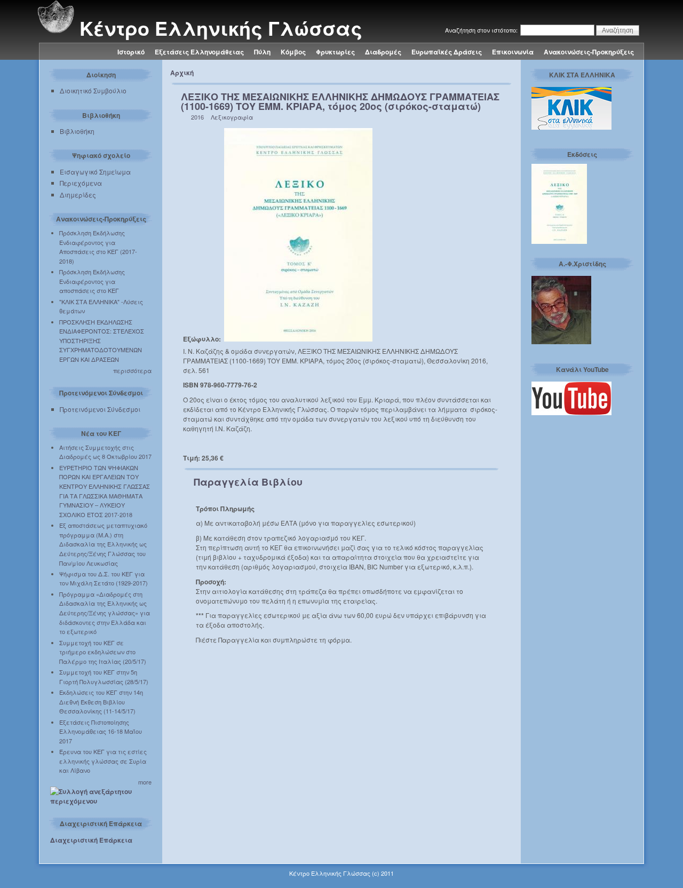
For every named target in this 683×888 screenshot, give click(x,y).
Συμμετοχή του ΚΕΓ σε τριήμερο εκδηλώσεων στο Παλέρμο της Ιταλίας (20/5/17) (102, 651)
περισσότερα (132, 370)
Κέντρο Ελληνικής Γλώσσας (221, 28)
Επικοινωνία (513, 52)
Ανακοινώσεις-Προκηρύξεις (589, 52)
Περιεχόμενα (81, 182)
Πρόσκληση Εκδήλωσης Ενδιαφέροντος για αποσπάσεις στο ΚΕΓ (92, 281)
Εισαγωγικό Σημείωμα (95, 171)
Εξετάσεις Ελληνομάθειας (199, 52)
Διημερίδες (78, 194)
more (145, 782)
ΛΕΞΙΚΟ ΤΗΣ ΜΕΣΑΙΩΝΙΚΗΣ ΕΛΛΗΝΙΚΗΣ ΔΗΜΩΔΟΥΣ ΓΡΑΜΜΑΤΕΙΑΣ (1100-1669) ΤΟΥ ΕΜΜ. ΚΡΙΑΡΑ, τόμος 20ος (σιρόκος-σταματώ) (340, 101)
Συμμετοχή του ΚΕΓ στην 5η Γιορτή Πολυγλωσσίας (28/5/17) (103, 677)
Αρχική (182, 72)
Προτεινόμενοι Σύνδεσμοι (100, 409)
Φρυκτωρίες (335, 52)
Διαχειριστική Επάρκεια (91, 840)
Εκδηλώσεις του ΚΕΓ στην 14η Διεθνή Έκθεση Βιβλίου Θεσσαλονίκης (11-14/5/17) (101, 701)
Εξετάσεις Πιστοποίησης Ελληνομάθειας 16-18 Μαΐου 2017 (100, 731)
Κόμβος (293, 52)
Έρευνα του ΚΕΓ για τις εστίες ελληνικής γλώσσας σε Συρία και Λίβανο (103, 760)
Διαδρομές (383, 52)
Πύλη (262, 52)
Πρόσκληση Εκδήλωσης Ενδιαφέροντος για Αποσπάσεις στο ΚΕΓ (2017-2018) (98, 246)
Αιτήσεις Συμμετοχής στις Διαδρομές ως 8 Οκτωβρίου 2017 (105, 452)
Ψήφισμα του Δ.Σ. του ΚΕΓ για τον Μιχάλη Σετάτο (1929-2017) (103, 578)
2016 (197, 117)
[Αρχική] (55, 31)
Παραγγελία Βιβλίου (248, 482)
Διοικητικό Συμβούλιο (93, 90)
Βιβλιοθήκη (77, 131)
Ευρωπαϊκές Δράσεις (446, 52)
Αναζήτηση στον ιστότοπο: (482, 30)
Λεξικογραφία (232, 117)
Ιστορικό (131, 52)
